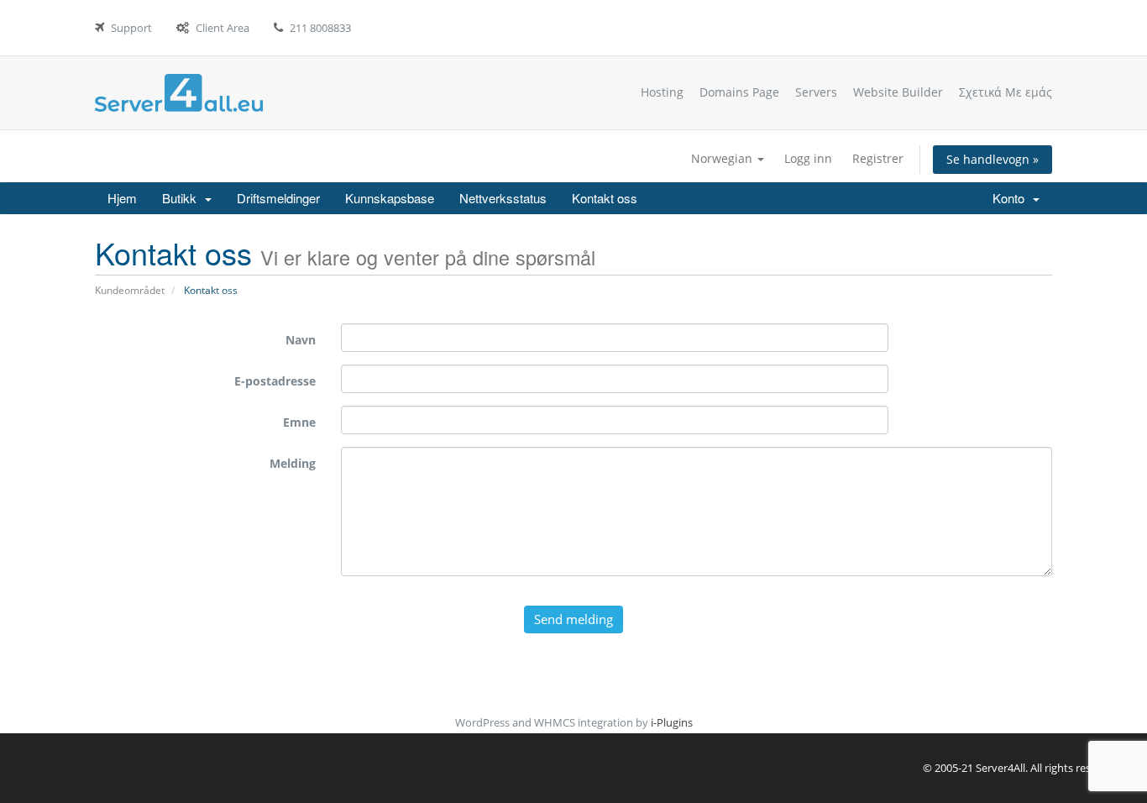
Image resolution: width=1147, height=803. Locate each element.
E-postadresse (275, 381)
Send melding (573, 619)
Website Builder (898, 92)
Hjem (122, 198)
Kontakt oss (604, 198)
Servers (816, 92)
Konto (1011, 198)
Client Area (222, 27)
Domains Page (739, 92)
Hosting (662, 92)
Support (131, 27)
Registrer (877, 158)
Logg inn (808, 158)
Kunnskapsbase (389, 198)
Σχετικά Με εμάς (1005, 92)
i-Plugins (672, 722)
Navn (300, 340)
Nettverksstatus (503, 198)
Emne (299, 422)
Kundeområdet (130, 290)
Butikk (182, 198)
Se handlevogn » (992, 159)
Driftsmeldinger (278, 198)
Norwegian (723, 158)
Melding (293, 463)
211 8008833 (320, 27)
